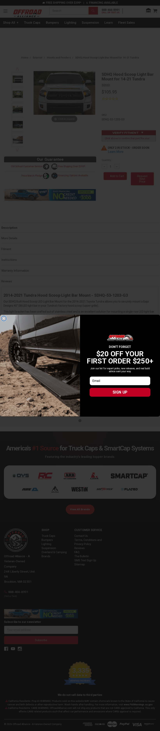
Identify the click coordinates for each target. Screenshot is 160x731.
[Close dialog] (3, 318)
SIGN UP (120, 392)
